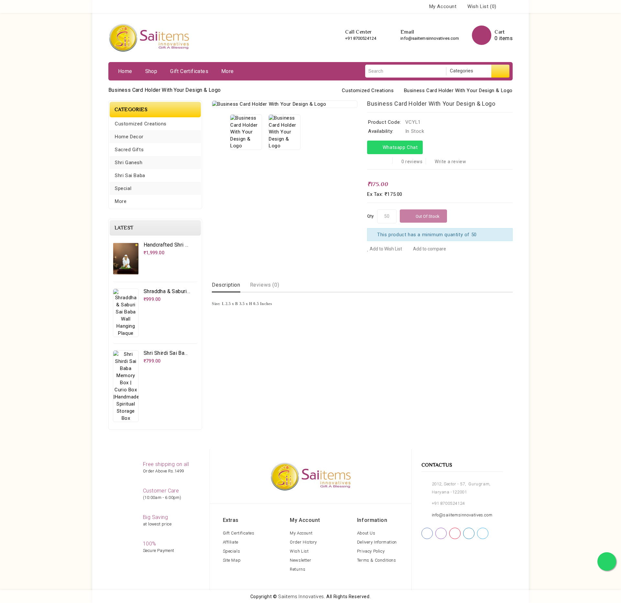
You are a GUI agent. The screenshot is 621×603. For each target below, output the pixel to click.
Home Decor (129, 137)
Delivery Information (377, 542)
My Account (301, 533)
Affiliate (230, 542)
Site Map (232, 560)
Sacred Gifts (129, 150)
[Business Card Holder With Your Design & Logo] (284, 104)
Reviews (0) (264, 285)
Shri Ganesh (129, 162)
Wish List (299, 551)
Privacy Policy (371, 551)
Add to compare (429, 248)
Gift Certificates (189, 71)
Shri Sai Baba (130, 175)
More (227, 71)
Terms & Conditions (376, 560)
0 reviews (411, 161)
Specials (231, 551)
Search (500, 71)
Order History (303, 542)
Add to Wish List (385, 248)
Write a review (450, 161)
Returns (297, 569)
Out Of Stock (428, 216)
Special (123, 188)
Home (125, 71)
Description (226, 285)
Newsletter (300, 560)
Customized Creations (368, 90)
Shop (151, 71)
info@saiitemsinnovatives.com (429, 38)
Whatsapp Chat (399, 147)
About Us (366, 533)
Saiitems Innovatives (301, 596)
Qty (370, 216)
